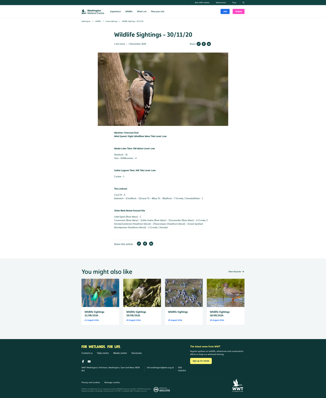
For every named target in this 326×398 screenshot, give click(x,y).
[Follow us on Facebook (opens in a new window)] (83, 361)
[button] (199, 44)
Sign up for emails (201, 361)
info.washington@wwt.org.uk (160, 367)
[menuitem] (225, 11)
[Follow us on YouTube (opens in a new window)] (89, 361)
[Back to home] (237, 385)
